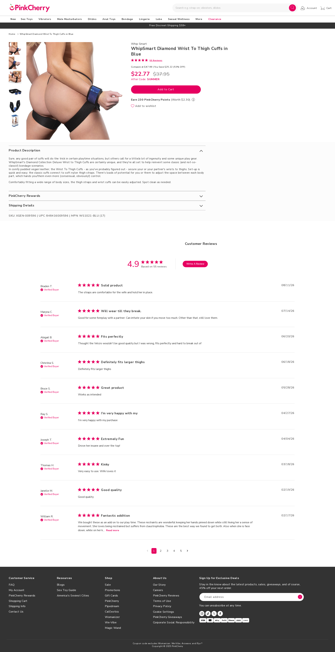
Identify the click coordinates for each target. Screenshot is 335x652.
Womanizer (112, 617)
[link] (146, 60)
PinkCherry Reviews (166, 596)
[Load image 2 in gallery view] (15, 63)
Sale (108, 585)
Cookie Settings (163, 612)
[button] (27, 19)
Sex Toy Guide (66, 590)
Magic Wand (113, 628)
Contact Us (16, 612)
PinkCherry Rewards (22, 596)
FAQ (12, 585)
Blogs (61, 585)
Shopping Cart (18, 601)
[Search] (292, 7)
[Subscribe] (300, 597)
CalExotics (112, 612)
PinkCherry (112, 601)
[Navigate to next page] (187, 551)
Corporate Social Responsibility (174, 622)
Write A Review (195, 263)
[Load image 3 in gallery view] (15, 77)
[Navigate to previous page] (147, 551)
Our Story (159, 585)
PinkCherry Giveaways (167, 617)
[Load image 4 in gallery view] (15, 91)
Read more (112, 530)
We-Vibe (111, 622)
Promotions (112, 590)
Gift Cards (111, 596)
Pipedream (112, 606)
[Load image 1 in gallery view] (15, 48)
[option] (167, 25)
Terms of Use (162, 601)
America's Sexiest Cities (73, 596)
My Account (16, 590)
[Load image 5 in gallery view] (15, 106)
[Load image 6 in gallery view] (15, 120)
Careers (158, 590)
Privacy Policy (162, 606)
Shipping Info (17, 606)
